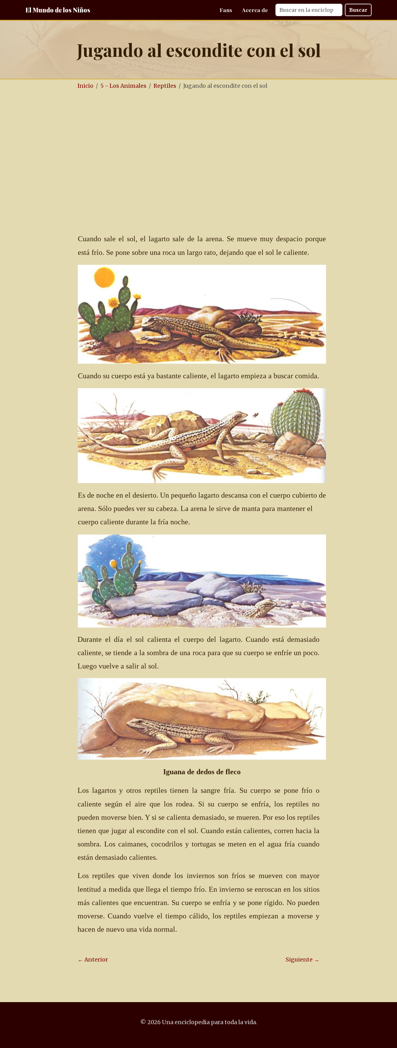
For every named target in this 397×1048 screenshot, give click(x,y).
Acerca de (255, 9)
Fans (226, 9)
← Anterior (93, 959)
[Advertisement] (198, 142)
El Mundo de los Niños (57, 10)
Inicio (85, 85)
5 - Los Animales (123, 85)
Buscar (358, 10)
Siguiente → (302, 959)
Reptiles (165, 85)
